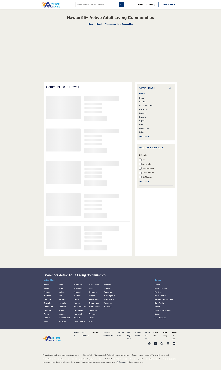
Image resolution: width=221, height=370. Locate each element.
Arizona (46, 292)
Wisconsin (108, 303)
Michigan (62, 321)
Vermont (107, 285)
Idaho (61, 285)
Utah (91, 321)
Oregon (92, 296)
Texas (91, 318)
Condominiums (148, 173)
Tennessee (93, 314)
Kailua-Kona (143, 109)
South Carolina (94, 307)
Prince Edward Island (162, 310)
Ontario (157, 307)
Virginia (107, 288)
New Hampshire (80, 307)
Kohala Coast (144, 128)
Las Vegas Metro (129, 335)
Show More (143, 136)
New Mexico (78, 314)
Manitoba (157, 292)
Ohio (91, 288)
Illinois (61, 288)
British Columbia (160, 288)
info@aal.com (121, 362)
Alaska (46, 288)
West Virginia (109, 299)
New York (77, 318)
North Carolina (79, 321)
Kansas (62, 299)
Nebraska (77, 299)
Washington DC (110, 296)
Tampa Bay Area (147, 335)
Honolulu (142, 102)
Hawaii (46, 321)
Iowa (61, 296)
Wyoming (107, 307)
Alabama (47, 285)
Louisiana (62, 307)
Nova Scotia (159, 303)
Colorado (47, 303)
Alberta (157, 285)
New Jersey (78, 310)
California (47, 299)
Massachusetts (65, 318)
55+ (143, 160)
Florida (46, 314)
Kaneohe (142, 117)
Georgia (47, 318)
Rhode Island (94, 303)
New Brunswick (160, 296)
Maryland (62, 314)
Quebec (157, 314)
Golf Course (147, 177)
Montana (77, 296)
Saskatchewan (160, 318)
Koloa (141, 132)
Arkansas (47, 296)
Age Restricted (148, 168)
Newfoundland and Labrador (165, 299)
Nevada (77, 303)
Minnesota (78, 285)
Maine (61, 310)
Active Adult (146, 164)
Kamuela (142, 113)
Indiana (61, 292)
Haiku (141, 98)
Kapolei (142, 121)
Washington (108, 292)
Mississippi (78, 288)
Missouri (77, 292)
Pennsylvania (94, 299)
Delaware (47, 310)
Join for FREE (168, 5)
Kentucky (62, 303)
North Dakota (94, 285)
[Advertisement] (110, 43)
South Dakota (94, 310)
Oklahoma (93, 292)
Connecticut (48, 307)
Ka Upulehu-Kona (146, 106)
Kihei (141, 125)
